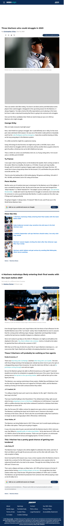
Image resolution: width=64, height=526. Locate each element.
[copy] (14, 35)
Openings (20, 506)
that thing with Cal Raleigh (20, 361)
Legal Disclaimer (35, 512)
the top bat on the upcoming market (25, 375)
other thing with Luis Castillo (43, 361)
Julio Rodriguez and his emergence (23, 135)
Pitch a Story (34, 509)
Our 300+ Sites (47, 506)
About (8, 506)
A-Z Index (9, 515)
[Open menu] (4, 2)
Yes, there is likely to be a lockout (28, 341)
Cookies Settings (22, 515)
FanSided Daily (21, 509)
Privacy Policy (47, 509)
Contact (32, 506)
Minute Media (10, 518)
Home (6, 261)
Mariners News (14, 261)
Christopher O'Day (10, 31)
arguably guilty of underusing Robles (27, 431)
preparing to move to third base (23, 401)
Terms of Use (10, 512)
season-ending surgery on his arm (28, 470)
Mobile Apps (10, 509)
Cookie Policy (21, 512)
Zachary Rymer (9, 284)
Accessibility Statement (50, 512)
